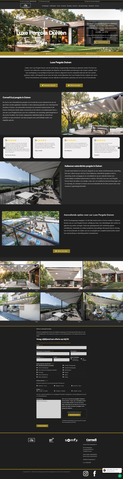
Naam (39, 345)
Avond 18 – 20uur (77, 385)
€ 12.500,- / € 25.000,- (43, 391)
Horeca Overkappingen (43, 367)
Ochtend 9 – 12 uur (42, 385)
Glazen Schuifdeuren (43, 377)
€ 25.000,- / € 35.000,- (60, 391)
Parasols (66, 372)
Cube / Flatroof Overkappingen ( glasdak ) (47, 370)
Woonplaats (75, 351)
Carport (66, 374)
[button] (4, 148)
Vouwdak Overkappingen (70, 367)
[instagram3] (94, 471)
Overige (66, 377)
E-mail (56, 357)
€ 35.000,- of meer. (77, 391)
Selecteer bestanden (74, 414)
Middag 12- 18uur (60, 385)
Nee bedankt (84, 359)
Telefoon (40, 357)
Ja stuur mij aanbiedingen (75, 359)
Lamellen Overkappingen (70, 365)
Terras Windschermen (43, 374)
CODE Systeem (67, 370)
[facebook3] (86, 471)
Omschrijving (39, 398)
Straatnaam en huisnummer (44, 351)
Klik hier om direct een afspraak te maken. (86, 56)
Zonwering (40, 372)
